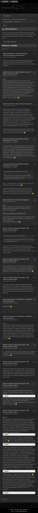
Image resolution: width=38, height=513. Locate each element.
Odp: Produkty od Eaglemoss (24, 104)
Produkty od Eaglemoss (22, 200)
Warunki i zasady (18, 509)
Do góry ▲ (25, 509)
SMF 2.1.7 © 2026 (15, 511)
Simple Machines (23, 511)
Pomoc (11, 509)
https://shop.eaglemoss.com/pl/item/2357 (14, 213)
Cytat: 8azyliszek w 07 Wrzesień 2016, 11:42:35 (16, 171)
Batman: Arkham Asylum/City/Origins (14, 228)
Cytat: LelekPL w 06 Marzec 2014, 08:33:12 (15, 236)
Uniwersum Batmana (9, 139)
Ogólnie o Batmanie (8, 53)
